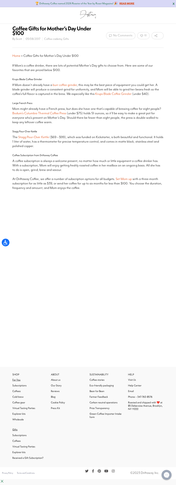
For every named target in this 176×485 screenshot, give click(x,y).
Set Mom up (124, 179)
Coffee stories (97, 379)
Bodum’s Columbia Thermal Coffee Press (39, 113)
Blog (53, 396)
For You (16, 379)
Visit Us (132, 379)
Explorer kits (19, 413)
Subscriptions (19, 385)
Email (131, 391)
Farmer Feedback (99, 396)
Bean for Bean (97, 391)
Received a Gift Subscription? (27, 457)
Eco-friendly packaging (102, 385)
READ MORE (126, 3)
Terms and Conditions (26, 473)
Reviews (55, 391)
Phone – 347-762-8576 (140, 396)
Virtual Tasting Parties (23, 408)
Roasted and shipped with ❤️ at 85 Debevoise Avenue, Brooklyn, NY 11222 (145, 406)
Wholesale (18, 419)
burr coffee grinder (65, 85)
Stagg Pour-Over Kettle (33, 137)
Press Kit (55, 408)
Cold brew (18, 396)
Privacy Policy (7, 473)
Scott (19, 39)
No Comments (122, 35)
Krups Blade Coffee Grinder (113, 94)
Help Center (134, 385)
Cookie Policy (58, 402)
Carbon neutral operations (104, 402)
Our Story (56, 385)
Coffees (16, 391)
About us (55, 379)
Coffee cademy (53, 39)
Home (16, 56)
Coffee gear (18, 402)
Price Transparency (99, 408)
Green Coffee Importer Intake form (106, 415)
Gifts (66, 39)
